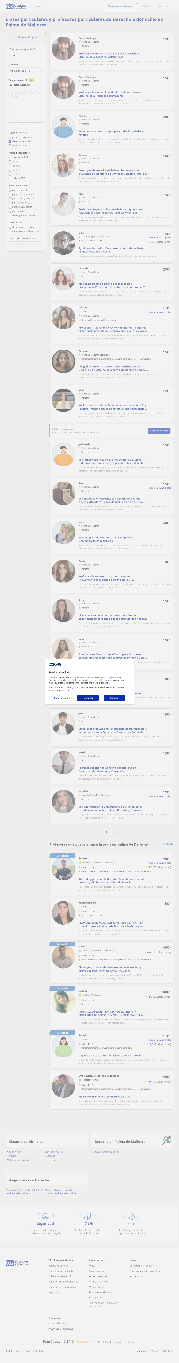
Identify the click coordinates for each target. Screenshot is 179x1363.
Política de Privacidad (59, 690)
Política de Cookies (114, 687)
